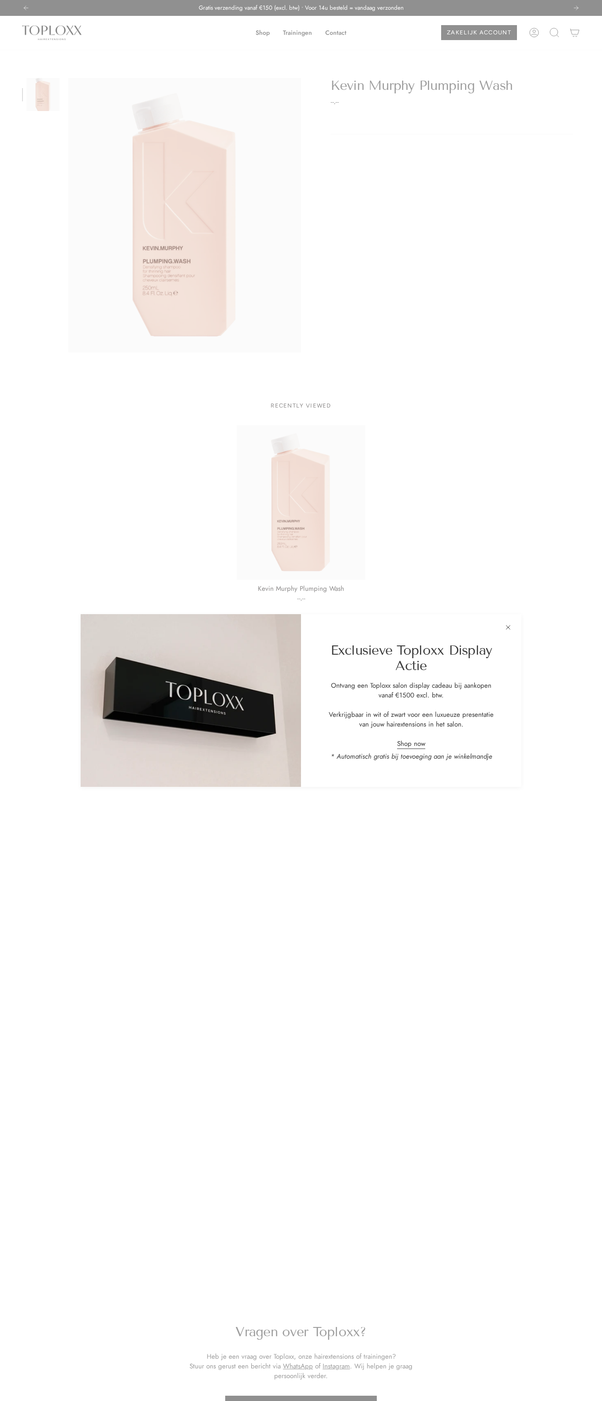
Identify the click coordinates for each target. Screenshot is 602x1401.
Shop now (411, 744)
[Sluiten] (508, 627)
